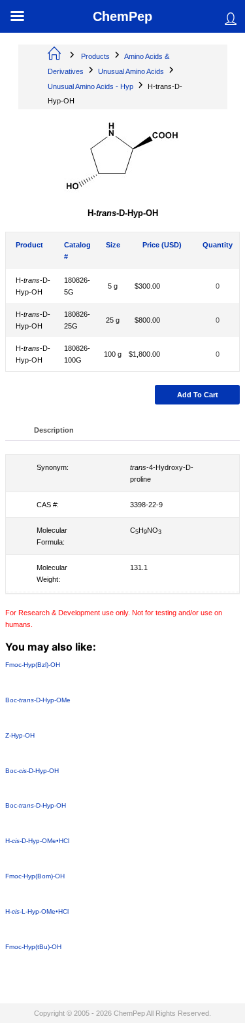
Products (95, 56)
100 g (113, 354)
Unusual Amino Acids (131, 71)
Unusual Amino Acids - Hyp (90, 86)
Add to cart (197, 395)
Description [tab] (54, 430)
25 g (113, 320)
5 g (113, 286)
